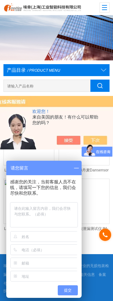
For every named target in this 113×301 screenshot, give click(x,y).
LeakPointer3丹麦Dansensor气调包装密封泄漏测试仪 (84, 171)
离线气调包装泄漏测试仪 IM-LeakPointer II (84, 230)
